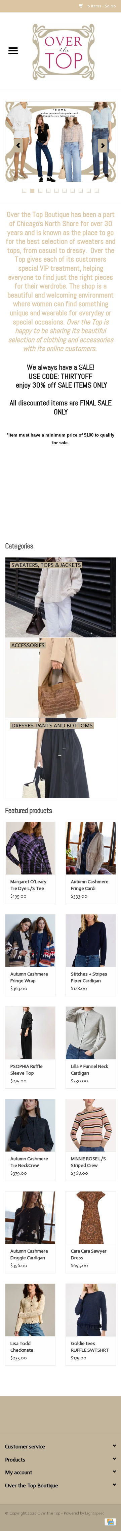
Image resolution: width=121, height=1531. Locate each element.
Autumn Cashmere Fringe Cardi (90, 885)
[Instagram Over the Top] (72, 1416)
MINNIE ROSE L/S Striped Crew (88, 1162)
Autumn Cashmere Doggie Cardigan (29, 1254)
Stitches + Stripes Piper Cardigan (89, 977)
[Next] (102, 145)
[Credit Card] (109, 1521)
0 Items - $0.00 (101, 6)
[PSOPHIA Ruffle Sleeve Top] (30, 1032)
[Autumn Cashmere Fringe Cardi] (91, 848)
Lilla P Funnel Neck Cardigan (89, 1070)
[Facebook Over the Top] (48, 1416)
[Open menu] (13, 50)
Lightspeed (95, 1513)
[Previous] (18, 145)
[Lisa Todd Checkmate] (30, 1310)
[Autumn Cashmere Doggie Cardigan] (30, 1217)
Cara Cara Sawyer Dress (89, 1254)
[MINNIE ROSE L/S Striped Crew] (91, 1125)
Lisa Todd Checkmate (21, 1347)
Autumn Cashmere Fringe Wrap (29, 977)
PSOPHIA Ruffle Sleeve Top (26, 1070)
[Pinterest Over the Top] (60, 1416)
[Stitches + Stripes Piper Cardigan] (91, 940)
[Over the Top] (73, 51)
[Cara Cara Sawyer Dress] (91, 1217)
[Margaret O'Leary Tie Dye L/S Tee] (30, 848)
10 (97, 191)
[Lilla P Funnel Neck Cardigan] (91, 1032)
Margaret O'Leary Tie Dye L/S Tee (28, 885)
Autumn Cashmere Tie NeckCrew (29, 1162)
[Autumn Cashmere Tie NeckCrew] (30, 1125)
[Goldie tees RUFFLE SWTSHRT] (91, 1310)
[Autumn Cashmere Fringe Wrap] (30, 940)
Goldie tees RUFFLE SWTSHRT (90, 1347)
